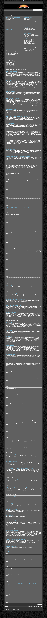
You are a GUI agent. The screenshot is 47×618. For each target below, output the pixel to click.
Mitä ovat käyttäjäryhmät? (28, 20)
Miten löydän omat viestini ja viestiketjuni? (30, 43)
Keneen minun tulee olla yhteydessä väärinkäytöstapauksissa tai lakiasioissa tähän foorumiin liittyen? (31, 61)
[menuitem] (30, 606)
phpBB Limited (8, 573)
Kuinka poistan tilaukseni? (28, 50)
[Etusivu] (23, 5)
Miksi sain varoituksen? (9, 50)
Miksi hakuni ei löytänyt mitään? (29, 40)
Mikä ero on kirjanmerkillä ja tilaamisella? (30, 46)
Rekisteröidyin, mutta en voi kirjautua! (11, 21)
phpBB (28, 180)
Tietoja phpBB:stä (19, 574)
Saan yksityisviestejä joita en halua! (29, 29)
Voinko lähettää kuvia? (9, 60)
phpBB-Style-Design (16, 609)
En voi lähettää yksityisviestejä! (28, 28)
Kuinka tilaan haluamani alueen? (29, 49)
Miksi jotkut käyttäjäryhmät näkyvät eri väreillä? (31, 23)
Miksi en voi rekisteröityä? (10, 20)
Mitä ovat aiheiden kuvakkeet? (10, 65)
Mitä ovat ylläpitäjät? (27, 18)
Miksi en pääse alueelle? (10, 48)
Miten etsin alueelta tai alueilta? (29, 39)
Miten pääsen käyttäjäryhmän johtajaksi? (30, 22)
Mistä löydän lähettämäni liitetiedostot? (30, 54)
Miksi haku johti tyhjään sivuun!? (29, 41)
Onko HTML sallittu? (9, 58)
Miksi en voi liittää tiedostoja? (10, 49)
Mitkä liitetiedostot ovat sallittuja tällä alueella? (31, 53)
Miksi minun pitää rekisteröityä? (11, 18)
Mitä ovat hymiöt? (8, 59)
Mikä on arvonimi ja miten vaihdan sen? (12, 37)
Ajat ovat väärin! (8, 33)
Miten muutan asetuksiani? (10, 30)
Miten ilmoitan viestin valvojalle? (11, 51)
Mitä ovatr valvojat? (27, 19)
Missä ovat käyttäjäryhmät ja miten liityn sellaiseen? (32, 21)
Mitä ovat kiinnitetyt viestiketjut (10, 63)
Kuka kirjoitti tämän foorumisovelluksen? (30, 58)
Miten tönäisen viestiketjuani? (10, 54)
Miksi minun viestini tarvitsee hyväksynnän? (12, 53)
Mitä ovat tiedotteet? (9, 62)
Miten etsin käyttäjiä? (27, 42)
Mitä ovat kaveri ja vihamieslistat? (29, 34)
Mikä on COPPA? (8, 19)
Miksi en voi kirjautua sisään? (10, 22)
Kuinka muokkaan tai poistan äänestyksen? (12, 47)
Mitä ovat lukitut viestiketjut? (10, 64)
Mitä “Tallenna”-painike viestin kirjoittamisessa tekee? (14, 52)
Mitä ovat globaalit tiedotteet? (10, 61)
